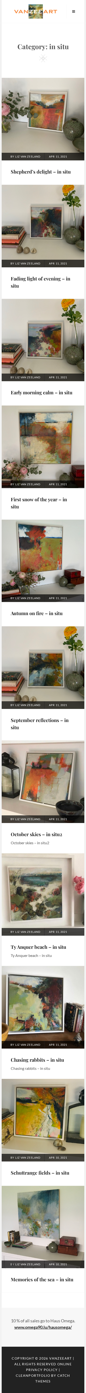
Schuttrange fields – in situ (40, 1172)
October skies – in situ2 (36, 834)
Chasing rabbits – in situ (37, 1059)
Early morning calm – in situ (41, 392)
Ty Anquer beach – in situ (38, 947)
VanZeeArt (60, 1358)
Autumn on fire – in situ (37, 613)
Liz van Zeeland (28, 156)
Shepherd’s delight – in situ (41, 171)
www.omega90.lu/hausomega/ (43, 1327)
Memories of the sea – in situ (42, 1279)
